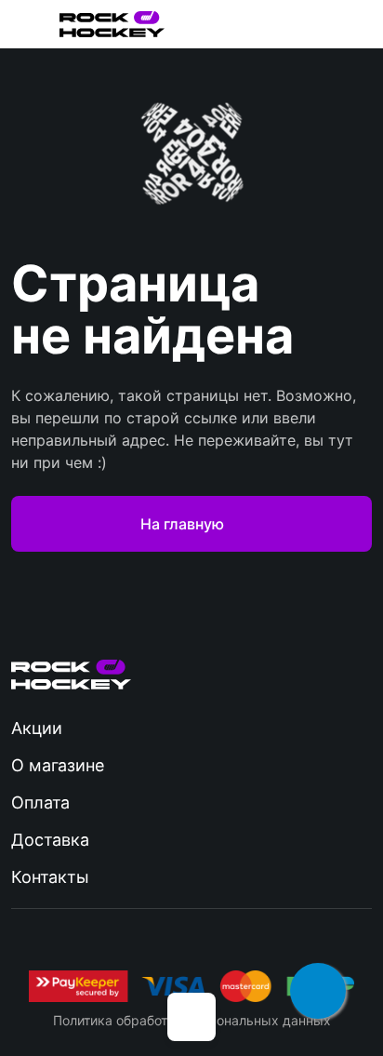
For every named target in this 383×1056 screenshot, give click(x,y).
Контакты (50, 877)
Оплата (40, 802)
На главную (182, 524)
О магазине (57, 765)
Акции (36, 728)
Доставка (50, 839)
